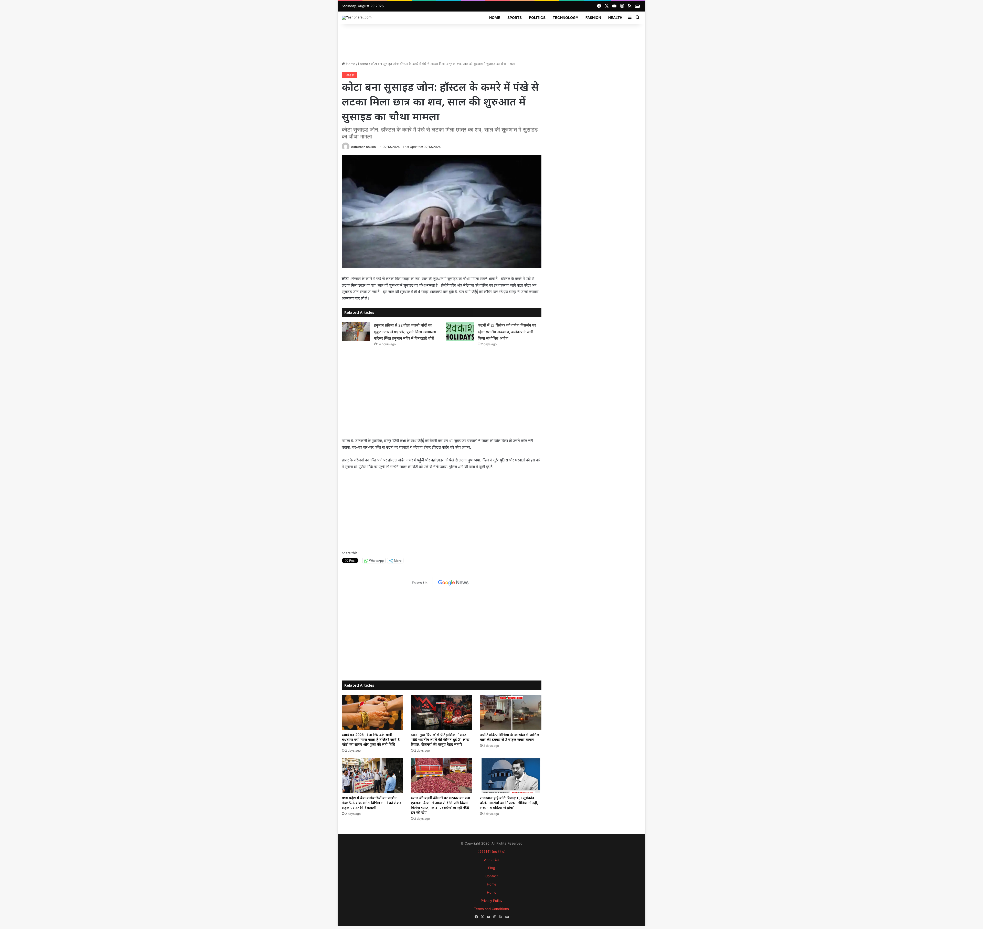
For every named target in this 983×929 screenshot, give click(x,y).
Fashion (593, 17)
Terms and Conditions (491, 909)
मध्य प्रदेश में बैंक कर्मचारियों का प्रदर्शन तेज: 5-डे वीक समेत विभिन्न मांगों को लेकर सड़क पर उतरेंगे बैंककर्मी (371, 802)
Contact (491, 876)
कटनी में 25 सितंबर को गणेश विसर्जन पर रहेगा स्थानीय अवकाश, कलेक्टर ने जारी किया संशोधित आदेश (507, 332)
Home (494, 17)
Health (615, 17)
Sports (514, 17)
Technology (565, 17)
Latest (363, 64)
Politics (537, 17)
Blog (491, 868)
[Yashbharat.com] (356, 18)
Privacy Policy (491, 901)
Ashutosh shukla (363, 147)
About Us (491, 860)
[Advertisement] (491, 40)
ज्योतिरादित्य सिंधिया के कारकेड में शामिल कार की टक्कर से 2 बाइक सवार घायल (509, 737)
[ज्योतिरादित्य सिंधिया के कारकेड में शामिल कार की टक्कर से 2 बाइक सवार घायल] (510, 712)
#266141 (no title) (491, 851)
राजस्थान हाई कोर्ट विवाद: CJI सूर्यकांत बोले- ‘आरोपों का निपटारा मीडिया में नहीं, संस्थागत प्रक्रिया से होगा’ (509, 802)
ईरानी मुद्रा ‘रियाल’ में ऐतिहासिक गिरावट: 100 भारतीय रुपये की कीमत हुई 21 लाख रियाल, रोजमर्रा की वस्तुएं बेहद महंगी (440, 739)
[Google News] (453, 582)
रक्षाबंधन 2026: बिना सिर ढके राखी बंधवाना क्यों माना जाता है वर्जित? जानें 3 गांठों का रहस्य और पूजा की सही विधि (371, 739)
